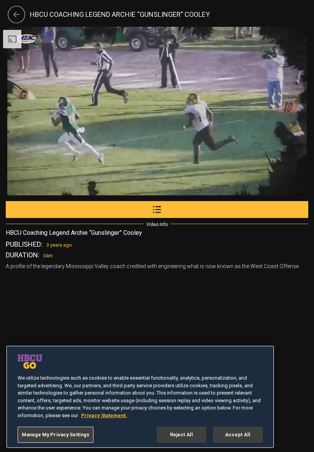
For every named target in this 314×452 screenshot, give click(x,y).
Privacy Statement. (104, 415)
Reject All (181, 434)
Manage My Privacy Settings (55, 434)
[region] (140, 397)
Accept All (237, 434)
